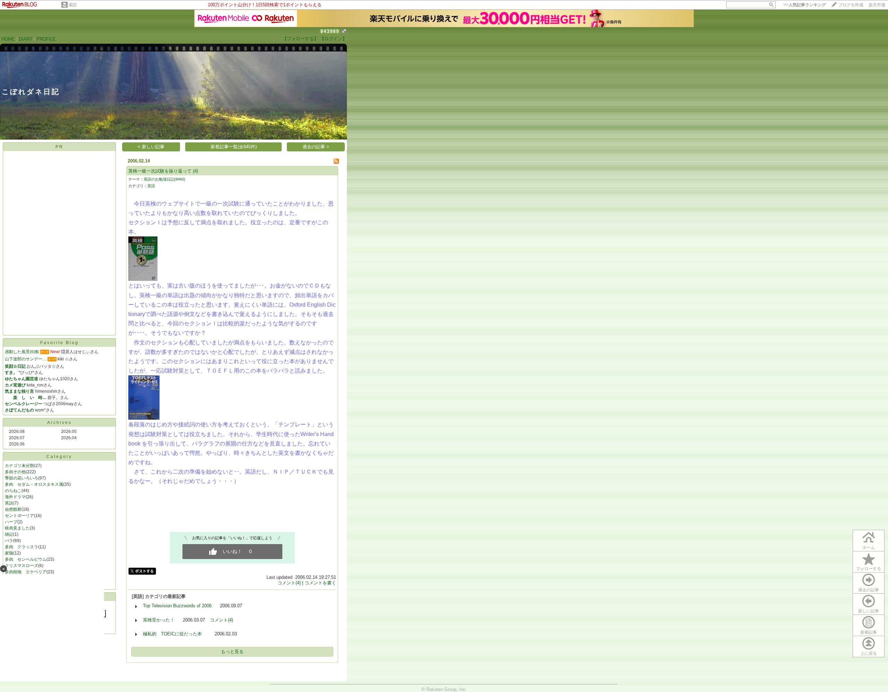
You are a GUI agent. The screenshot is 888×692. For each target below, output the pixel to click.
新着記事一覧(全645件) (234, 146)
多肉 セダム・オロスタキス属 (34, 484)
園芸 (73, 4)
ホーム (868, 547)
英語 (9, 503)
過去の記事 (868, 589)
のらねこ (13, 490)
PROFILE (46, 39)
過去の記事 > (315, 146)
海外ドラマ (15, 496)
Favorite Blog (59, 342)
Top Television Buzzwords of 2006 (177, 605)
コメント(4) (289, 582)
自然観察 (13, 509)
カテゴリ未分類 (19, 465)
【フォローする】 (300, 38)
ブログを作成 (850, 4)
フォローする (868, 568)
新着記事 (868, 632)
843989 (330, 31)
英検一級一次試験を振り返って (159, 171)
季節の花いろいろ (21, 478)
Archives (59, 422)
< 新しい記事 (151, 146)
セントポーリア (19, 515)
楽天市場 (877, 4)
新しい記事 (868, 611)
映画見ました (17, 528)
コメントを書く (320, 582)
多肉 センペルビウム (25, 559)
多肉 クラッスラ (21, 546)
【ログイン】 (333, 38)
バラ (9, 540)
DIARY (26, 39)
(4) (195, 171)
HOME (8, 39)
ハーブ (11, 521)
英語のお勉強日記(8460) (164, 179)
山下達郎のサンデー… (25, 359)
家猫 (9, 553)
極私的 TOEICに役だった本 (174, 633)
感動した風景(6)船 (22, 351)
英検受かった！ (158, 620)
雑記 (9, 534)
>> (805, 4)
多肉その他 (15, 471)
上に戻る (868, 653)
